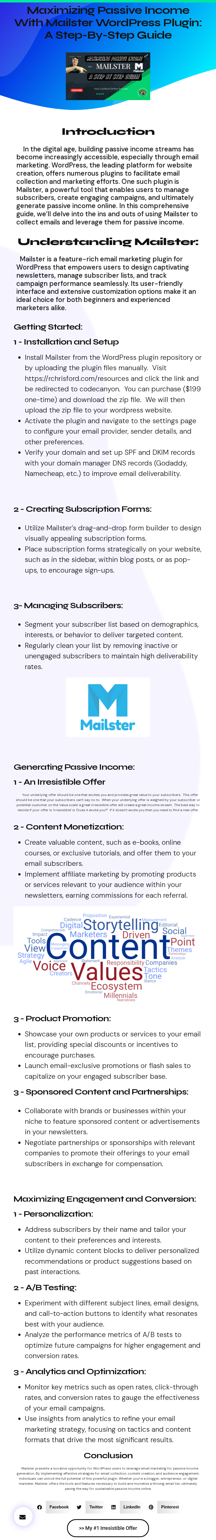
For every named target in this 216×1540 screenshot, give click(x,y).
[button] (23, 1516)
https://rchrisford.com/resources (77, 378)
